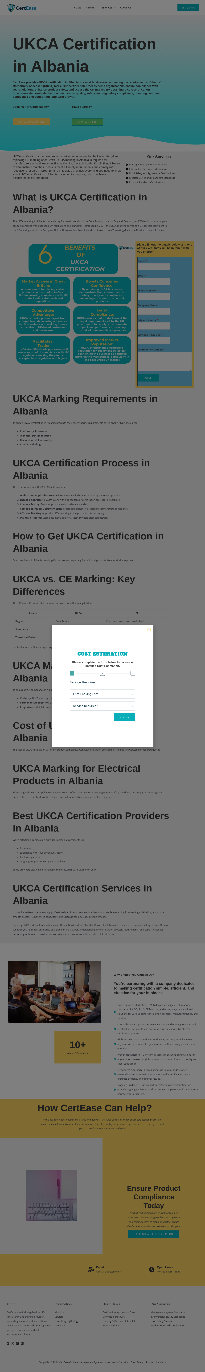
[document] (102, 686)
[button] (149, 629)
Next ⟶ (124, 717)
